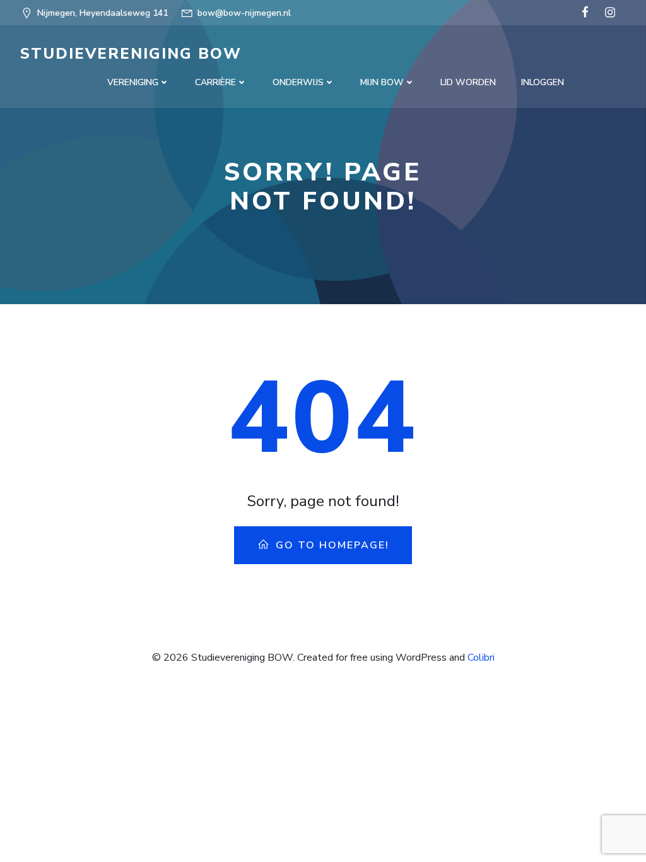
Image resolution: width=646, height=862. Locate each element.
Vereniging (132, 82)
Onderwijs (298, 82)
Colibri (481, 657)
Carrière (215, 82)
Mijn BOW (382, 82)
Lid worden (468, 82)
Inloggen (542, 82)
